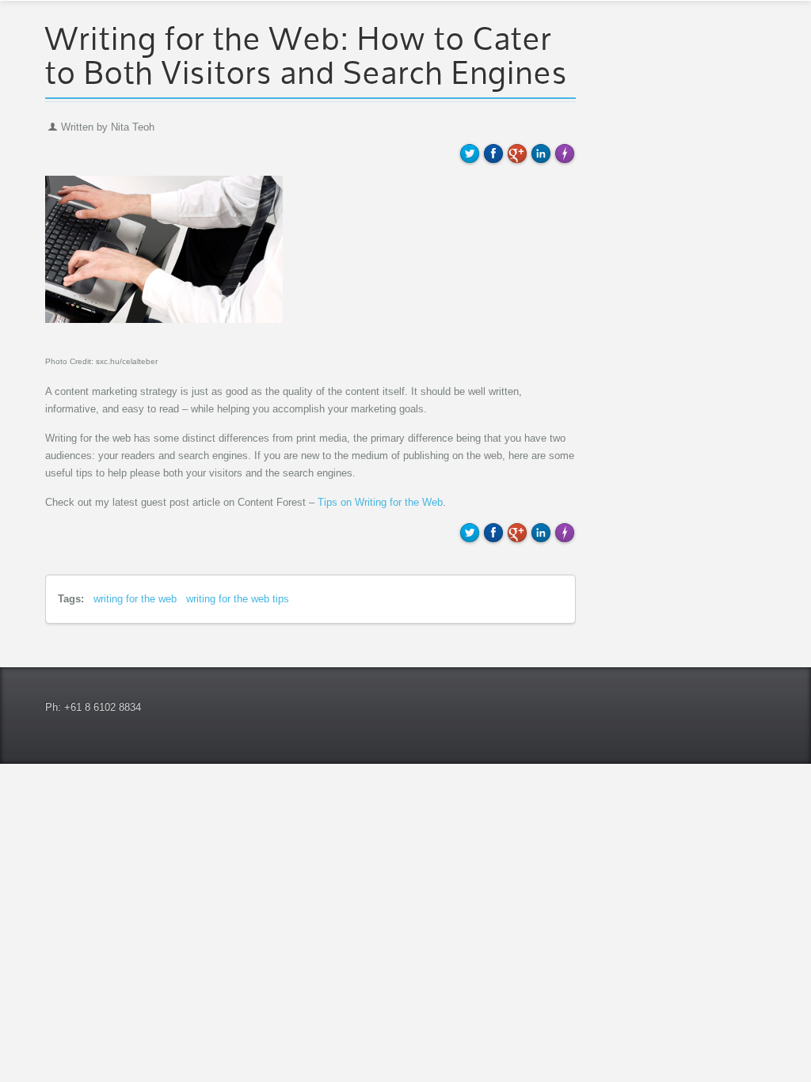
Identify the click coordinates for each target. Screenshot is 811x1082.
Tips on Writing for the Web (380, 502)
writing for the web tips (237, 599)
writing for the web (135, 599)
